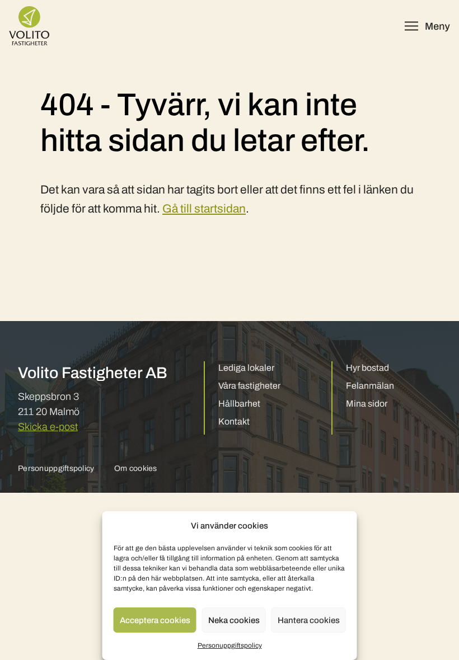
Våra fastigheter (249, 385)
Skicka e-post (48, 426)
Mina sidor (366, 403)
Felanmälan (370, 385)
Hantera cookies (309, 620)
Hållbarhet (239, 403)
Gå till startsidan (204, 208)
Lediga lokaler (246, 368)
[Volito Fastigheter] (29, 25)
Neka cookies (234, 620)
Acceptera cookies (155, 620)
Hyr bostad (367, 368)
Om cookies (135, 468)
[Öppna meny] (427, 26)
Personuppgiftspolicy (230, 645)
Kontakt (234, 421)
